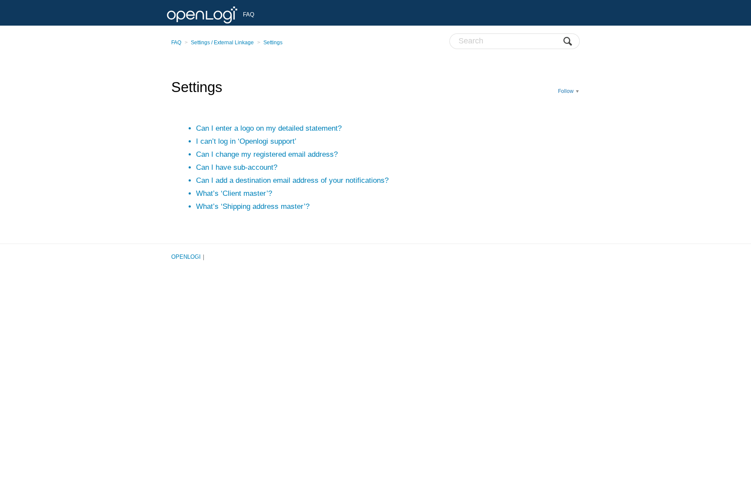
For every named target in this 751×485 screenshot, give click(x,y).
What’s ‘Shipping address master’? (252, 206)
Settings (272, 43)
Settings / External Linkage (222, 43)
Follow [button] (566, 91)
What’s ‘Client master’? (234, 193)
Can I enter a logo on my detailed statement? (269, 128)
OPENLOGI (186, 257)
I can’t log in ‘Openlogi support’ (246, 141)
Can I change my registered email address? (267, 154)
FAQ (176, 43)
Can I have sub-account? (236, 167)
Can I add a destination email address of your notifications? (292, 180)
